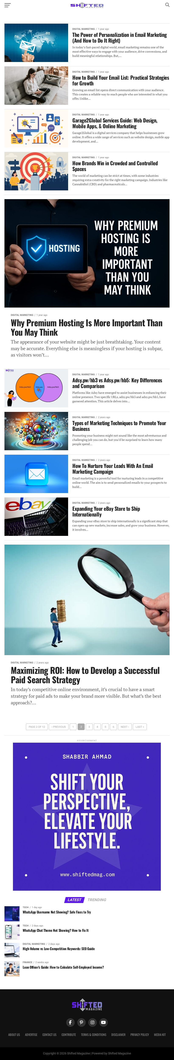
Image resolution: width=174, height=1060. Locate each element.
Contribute (69, 1034)
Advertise (31, 1034)
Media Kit (160, 1034)
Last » (140, 726)
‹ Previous (59, 726)
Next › (125, 726)
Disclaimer (118, 1034)
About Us (14, 1034)
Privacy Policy (139, 1034)
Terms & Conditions (93, 1034)
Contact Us (49, 1034)
